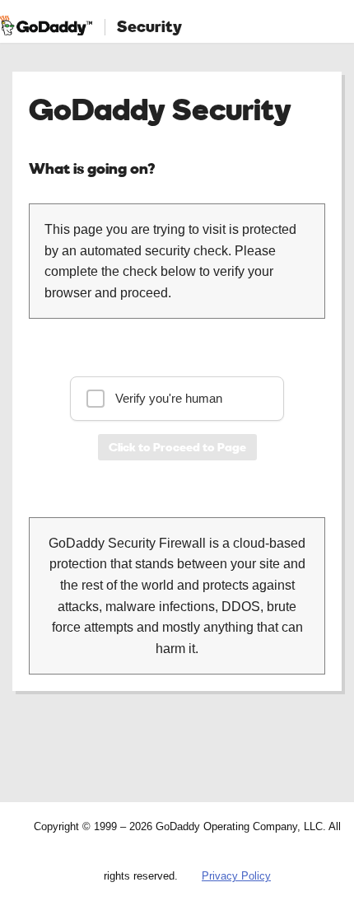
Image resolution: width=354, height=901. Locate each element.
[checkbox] (177, 398)
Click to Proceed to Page (177, 447)
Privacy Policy (236, 876)
